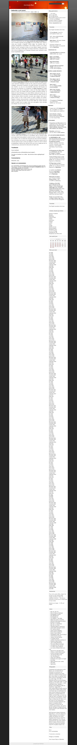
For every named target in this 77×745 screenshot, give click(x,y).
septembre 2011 (52, 490)
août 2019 (51, 362)
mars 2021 (51, 337)
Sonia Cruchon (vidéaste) (56, 630)
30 (50, 247)
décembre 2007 (52, 551)
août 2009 (51, 524)
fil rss (50, 730)
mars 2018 (51, 385)
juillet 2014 (51, 444)
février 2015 (51, 435)
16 (50, 245)
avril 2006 (51, 577)
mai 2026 (51, 254)
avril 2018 (51, 384)
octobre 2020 (52, 344)
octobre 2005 (52, 586)
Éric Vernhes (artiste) (55, 629)
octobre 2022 (52, 311)
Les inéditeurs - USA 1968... (57, 618)
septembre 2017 (52, 393)
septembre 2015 (52, 426)
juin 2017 (51, 397)
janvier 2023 (51, 307)
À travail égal (60, 186)
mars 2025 (51, 272)
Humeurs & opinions (53, 213)
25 (55, 246)
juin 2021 (51, 333)
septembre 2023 (52, 297)
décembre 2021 (52, 325)
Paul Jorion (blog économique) (57, 644)
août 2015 (51, 427)
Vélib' (30, 140)
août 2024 (51, 282)
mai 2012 (51, 479)
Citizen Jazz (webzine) (55, 657)
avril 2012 (51, 481)
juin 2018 (51, 381)
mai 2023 (51, 302)
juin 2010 (51, 510)
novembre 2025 (52, 262)
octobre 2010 (52, 505)
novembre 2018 (52, 375)
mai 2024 (51, 286)
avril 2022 (51, 319)
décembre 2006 (52, 567)
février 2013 (51, 467)
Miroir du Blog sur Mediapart (57, 613)
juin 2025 (51, 268)
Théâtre (50, 218)
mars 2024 (51, 288)
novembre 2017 (52, 391)
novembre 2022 (52, 310)
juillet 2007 (51, 557)
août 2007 (51, 556)
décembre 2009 (52, 518)
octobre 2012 (52, 473)
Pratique (51, 221)
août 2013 (51, 459)
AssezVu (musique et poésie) (57, 653)
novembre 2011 (52, 487)
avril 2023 (51, 303)
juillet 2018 (51, 380)
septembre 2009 (52, 522)
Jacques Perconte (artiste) (56, 637)
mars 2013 (51, 466)
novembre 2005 (52, 584)
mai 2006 (51, 576)
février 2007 (51, 564)
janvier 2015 (51, 436)
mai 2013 (51, 463)
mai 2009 (51, 528)
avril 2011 (51, 497)
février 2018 (51, 387)
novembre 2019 (52, 358)
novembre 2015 (52, 423)
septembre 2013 (52, 458)
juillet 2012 (51, 477)
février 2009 (51, 532)
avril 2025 (51, 271)
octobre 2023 (52, 295)
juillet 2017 (51, 396)
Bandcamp (58, 160)
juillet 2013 (51, 461)
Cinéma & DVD (52, 217)
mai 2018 (51, 383)
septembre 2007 (52, 555)
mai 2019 (51, 366)
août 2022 (51, 314)
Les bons (60, 187)
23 (50, 246)
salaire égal (52, 187)
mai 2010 (51, 512)
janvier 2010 (51, 517)
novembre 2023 (52, 294)
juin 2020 (51, 349)
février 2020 (51, 354)
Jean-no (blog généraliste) (56, 642)
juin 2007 (51, 559)
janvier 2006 (51, 582)
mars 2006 (51, 579)
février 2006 (51, 580)
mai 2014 (51, 447)
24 (53, 246)
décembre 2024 (52, 276)
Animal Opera (56, 61)
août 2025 (51, 266)
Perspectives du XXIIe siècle (57, 150)
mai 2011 (51, 495)
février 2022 (51, 322)
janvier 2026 (51, 259)
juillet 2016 (51, 412)
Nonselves (51, 131)
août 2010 (51, 508)
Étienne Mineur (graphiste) (56, 631)
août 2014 (51, 443)
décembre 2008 (52, 534)
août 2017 (51, 395)
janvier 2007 (51, 565)
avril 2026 (51, 255)
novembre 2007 (52, 552)
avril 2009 (51, 529)
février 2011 (51, 500)
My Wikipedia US (54, 617)
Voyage (32, 11)
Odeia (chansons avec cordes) (57, 661)
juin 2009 (51, 526)
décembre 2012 (52, 470)
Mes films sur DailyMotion (56, 623)
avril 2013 (51, 465)
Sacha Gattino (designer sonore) (58, 627)
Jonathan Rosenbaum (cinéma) (57, 640)
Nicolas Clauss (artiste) (56, 633)
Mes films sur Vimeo (55, 625)
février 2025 (51, 274)
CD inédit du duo (55, 196)
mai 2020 (51, 350)
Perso (50, 224)
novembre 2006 (52, 568)
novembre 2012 (52, 471)
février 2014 (51, 451)
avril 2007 (51, 561)
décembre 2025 (52, 260)
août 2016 (51, 411)
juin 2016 (51, 414)
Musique (51, 214)
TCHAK (51, 67)
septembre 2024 (52, 280)
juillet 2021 (51, 332)
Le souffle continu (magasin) (57, 646)
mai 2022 (51, 318)
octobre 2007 (52, 553)
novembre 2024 (52, 278)
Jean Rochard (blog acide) (56, 654)
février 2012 (51, 483)
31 (53, 247)
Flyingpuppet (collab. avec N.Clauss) (59, 634)
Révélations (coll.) (53, 229)
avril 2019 (51, 368)
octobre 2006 (52, 569)
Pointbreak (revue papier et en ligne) (58, 658)
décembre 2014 (52, 438)
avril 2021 (51, 336)
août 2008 (51, 540)
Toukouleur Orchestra (21, 134)
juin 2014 (51, 446)
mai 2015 (51, 431)
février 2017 (51, 403)
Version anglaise (53, 111)
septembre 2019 (52, 361)
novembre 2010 (52, 504)
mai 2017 (51, 399)
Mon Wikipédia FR (55, 615)
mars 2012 (51, 482)
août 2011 (51, 491)
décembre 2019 (52, 357)
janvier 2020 (51, 356)
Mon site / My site (54, 611)
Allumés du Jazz (52, 227)
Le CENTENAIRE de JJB (54, 137)
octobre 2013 (52, 456)
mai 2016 (51, 415)
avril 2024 (51, 287)
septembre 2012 (52, 474)
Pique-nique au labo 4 (55, 58)
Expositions (51, 220)
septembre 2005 (52, 587)
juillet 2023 (51, 299)
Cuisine (50, 222)
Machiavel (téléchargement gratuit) (58, 621)
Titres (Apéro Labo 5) (55, 79)
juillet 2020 (51, 348)
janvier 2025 (51, 275)
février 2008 (51, 548)
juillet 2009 (51, 525)
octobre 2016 (52, 408)
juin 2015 (51, 430)
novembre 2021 (52, 326)
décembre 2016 (52, 405)
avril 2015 (51, 432)
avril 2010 (51, 513)
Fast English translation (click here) (56, 29)
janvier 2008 (51, 549)
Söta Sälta (53, 662)
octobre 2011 (52, 489)
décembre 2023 (52, 293)
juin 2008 (51, 543)
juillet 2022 (51, 315)
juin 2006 (51, 575)
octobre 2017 (52, 392)
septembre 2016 (52, 409)
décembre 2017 (52, 389)
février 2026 (51, 258)
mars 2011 (51, 498)
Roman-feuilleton (52, 228)
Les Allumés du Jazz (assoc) (57, 645)
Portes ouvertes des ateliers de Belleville (36, 41)
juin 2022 (51, 317)
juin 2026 (51, 252)
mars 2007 (51, 563)
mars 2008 (51, 547)
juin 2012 (51, 478)
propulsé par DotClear (38, 743)
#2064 (35, 11)
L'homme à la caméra (54, 190)
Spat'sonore (53, 664)
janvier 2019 (51, 372)
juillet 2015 (51, 428)
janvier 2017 (51, 404)
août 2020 (51, 346)
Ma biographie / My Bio (56, 614)
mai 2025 (51, 270)
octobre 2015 (52, 424)
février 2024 (51, 290)
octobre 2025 (52, 263)
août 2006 (51, 572)
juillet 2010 (51, 509)
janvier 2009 (51, 533)
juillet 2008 (51, 541)
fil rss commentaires (53, 731)
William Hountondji (37, 88)
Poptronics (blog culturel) (56, 641)
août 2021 (51, 330)
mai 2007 (51, 560)
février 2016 (51, 419)
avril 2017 (51, 400)
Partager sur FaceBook (54, 736)
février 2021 (51, 338)
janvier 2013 (51, 469)
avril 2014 (51, 448)
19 (57, 245)
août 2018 (51, 379)
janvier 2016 (51, 420)
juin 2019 (51, 365)
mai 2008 (51, 544)
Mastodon (62, 739)
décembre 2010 (52, 502)
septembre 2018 (52, 377)
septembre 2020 (52, 345)
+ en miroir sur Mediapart (54, 19)
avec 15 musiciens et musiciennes (57, 138)
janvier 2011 (51, 501)
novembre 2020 (52, 342)
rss (38, 11)
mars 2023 (51, 305)
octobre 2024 (52, 279)
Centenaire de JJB (53, 232)
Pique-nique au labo (59, 156)
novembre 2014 (52, 439)
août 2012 (51, 475)
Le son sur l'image (53, 231)
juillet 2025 (51, 267)
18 (55, 245)
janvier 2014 (51, 453)
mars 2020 (51, 353)
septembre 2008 (52, 539)
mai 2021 (51, 334)
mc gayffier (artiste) (55, 638)
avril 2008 (51, 545)
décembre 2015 (52, 422)
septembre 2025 (52, 264)
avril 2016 (51, 416)
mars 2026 (51, 256)
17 (53, 245)
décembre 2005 (52, 583)
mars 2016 (51, 418)
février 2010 (51, 516)
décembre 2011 (52, 486)
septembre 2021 (52, 329)
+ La (60, 190)
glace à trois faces (53, 191)
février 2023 (51, 306)
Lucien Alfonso (20, 82)
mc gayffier (28, 42)
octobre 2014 (52, 440)
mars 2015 (51, 434)
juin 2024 (51, 284)
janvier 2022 (51, 323)
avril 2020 (51, 352)
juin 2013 (51, 462)
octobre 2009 (52, 521)
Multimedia (51, 216)
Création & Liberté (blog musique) (58, 652)
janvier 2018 (51, 388)
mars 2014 (51, 450)
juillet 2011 (51, 493)
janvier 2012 (51, 485)
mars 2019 (51, 369)
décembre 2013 (52, 454)
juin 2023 (51, 301)
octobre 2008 (52, 537)
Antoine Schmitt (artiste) (56, 635)
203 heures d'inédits (61, 40)
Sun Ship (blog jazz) (55, 656)
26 (57, 246)
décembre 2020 (52, 341)
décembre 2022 (52, 309)
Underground (62, 108)
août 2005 (51, 588)
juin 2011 (51, 494)
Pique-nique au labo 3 (56, 163)
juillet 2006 (51, 574)
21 (62, 245)
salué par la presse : (55, 141)
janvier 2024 (51, 291)
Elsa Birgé (53, 660)
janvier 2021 (51, 340)
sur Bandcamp (57, 180)
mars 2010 (51, 514)
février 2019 (51, 370)
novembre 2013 (52, 455)
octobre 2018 (52, 376)
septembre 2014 (52, 442)
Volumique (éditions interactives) (58, 626)
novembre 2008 (52, 536)
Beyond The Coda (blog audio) (57, 650)
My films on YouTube (55, 622)
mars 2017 (51, 401)
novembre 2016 (52, 407)
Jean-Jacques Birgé (29, 5)
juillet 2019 (51, 364)
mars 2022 (51, 321)
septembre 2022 (52, 313)
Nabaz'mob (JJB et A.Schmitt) (57, 619)
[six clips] (48, 128)
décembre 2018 (52, 373)
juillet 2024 (51, 283)
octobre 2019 (52, 360)
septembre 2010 (52, 506)
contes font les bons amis (55, 188)
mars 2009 (51, 530)
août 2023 (51, 298)
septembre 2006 (52, 571)
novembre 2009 (52, 520)
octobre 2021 (52, 327)
